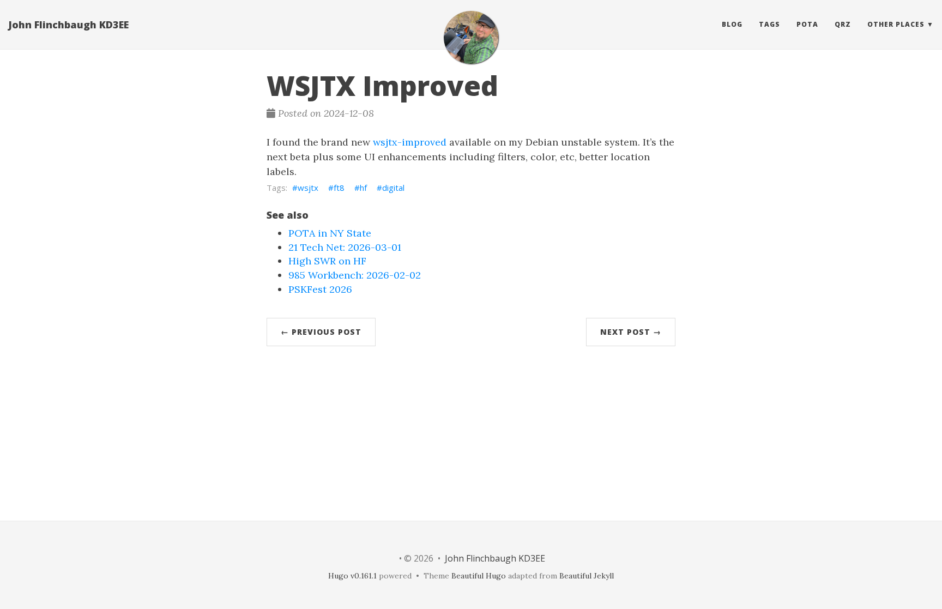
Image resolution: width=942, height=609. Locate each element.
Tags (769, 24)
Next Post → (630, 332)
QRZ (843, 24)
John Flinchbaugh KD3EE (68, 24)
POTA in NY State (329, 233)
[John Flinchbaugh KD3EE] (471, 37)
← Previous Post (321, 332)
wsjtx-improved (409, 142)
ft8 (339, 187)
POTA (807, 24)
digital (393, 187)
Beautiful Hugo (478, 576)
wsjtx (308, 187)
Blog (732, 24)
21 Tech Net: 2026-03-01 (344, 247)
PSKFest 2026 (320, 289)
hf (363, 187)
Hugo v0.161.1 (352, 576)
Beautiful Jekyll (586, 576)
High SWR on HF (327, 261)
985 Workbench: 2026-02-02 (354, 275)
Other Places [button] (896, 24)
